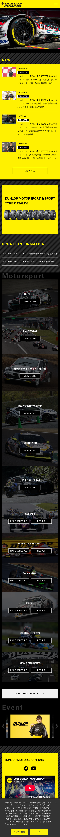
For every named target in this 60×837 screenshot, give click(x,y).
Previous (3, 726)
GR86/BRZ (23, 72)
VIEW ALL (30, 171)
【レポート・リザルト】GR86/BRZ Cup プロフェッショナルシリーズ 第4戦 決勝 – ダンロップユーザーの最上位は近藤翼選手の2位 (37, 79)
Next (56, 726)
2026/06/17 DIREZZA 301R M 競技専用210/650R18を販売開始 (29, 254)
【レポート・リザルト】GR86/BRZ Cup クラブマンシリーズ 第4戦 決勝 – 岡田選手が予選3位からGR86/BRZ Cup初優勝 (37, 103)
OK (39, 832)
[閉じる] (55, 803)
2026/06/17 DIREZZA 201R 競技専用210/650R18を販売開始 (28, 261)
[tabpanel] (30, 29)
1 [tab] (30, 50)
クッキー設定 (19, 832)
